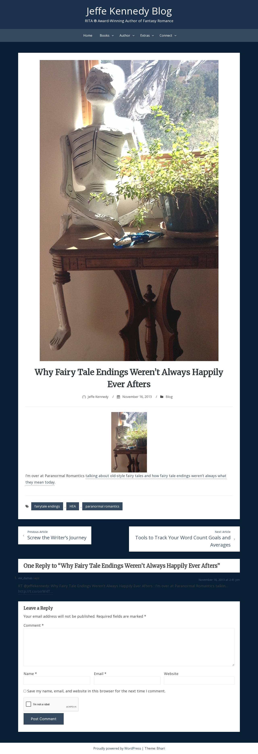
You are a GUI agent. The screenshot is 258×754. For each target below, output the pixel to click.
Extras (145, 35)
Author (125, 35)
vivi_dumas (25, 578)
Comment (34, 625)
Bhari (161, 748)
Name (30, 673)
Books (104, 35)
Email (100, 673)
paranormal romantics (102, 506)
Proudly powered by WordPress (117, 748)
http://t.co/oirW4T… (35, 591)
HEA (73, 506)
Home (87, 35)
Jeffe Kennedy (98, 397)
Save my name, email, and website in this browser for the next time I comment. (96, 691)
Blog (169, 397)
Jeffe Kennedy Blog (129, 10)
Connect (166, 35)
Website (171, 673)
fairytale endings (47, 506)
